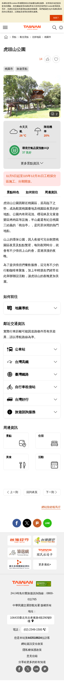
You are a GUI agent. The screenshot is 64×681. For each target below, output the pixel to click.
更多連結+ (45, 564)
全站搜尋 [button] (55, 28)
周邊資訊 (51, 192)
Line (36, 669)
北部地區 (36, 37)
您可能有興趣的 (61, 28)
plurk (44, 669)
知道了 (56, 18)
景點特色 (13, 192)
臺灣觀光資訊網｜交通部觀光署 (32, 28)
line (47, 523)
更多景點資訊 (30, 163)
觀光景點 (24, 37)
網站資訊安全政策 (32, 643)
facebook (16, 523)
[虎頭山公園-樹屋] (32, 96)
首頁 (6, 37)
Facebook (19, 669)
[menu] (5, 28)
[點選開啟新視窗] (19, 540)
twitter (27, 523)
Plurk (37, 523)
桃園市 (47, 37)
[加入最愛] (56, 59)
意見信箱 (32, 656)
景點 (14, 37)
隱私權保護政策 (32, 649)
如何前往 (32, 192)
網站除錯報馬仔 (51, 507)
